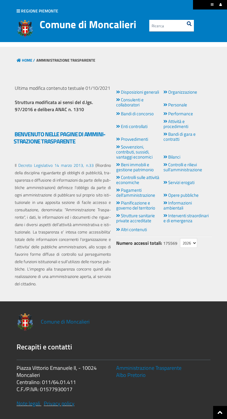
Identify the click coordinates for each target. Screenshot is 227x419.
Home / (28, 60)
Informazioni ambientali (177, 205)
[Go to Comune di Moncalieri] (25, 29)
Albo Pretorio (131, 375)
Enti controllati (133, 126)
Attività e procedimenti (175, 124)
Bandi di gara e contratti (179, 137)
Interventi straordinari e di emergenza (186, 218)
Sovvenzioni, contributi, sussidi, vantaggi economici (134, 151)
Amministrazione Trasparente (148, 368)
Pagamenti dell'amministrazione (135, 193)
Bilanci (173, 156)
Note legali (28, 403)
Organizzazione (182, 92)
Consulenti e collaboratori (130, 102)
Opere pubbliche (183, 195)
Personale (177, 104)
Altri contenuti (133, 229)
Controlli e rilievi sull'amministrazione (182, 167)
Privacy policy (59, 403)
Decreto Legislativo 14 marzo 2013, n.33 (55, 165)
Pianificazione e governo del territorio (135, 205)
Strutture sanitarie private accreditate (135, 218)
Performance (180, 113)
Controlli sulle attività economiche (137, 180)
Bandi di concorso (137, 113)
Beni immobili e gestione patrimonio (135, 167)
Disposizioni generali (139, 92)
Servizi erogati (180, 182)
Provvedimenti (134, 139)
